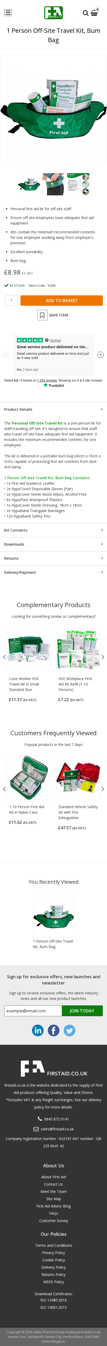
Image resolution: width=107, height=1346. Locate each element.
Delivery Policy (53, 1267)
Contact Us (53, 1184)
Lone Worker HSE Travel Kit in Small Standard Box (24, 684)
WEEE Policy (53, 1281)
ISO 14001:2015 (53, 1307)
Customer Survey (53, 1220)
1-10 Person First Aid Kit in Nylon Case (26, 809)
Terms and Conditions (53, 1245)
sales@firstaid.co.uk (57, 1128)
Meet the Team (54, 1191)
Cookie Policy (53, 1259)
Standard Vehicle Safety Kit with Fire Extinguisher (78, 812)
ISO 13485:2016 (53, 1300)
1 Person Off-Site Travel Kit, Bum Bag (53, 944)
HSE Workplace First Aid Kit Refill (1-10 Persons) (75, 684)
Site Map (53, 1198)
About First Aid (53, 1176)
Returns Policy (53, 1274)
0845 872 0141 (56, 1119)
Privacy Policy (53, 1252)
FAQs (53, 1213)
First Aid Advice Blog (53, 1206)
